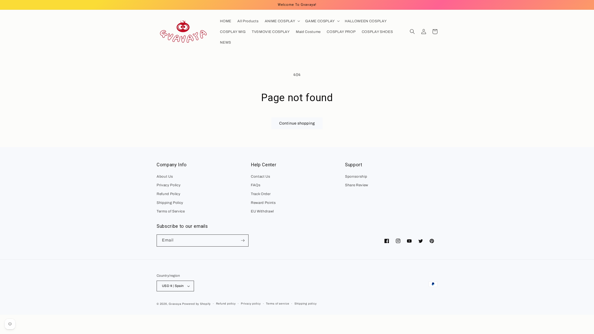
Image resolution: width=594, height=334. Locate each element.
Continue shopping (297, 123)
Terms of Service (171, 211)
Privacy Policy (169, 185)
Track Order (261, 194)
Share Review (356, 185)
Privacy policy (251, 303)
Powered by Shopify (196, 303)
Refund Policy (169, 194)
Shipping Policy (170, 203)
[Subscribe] (242, 240)
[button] (282, 21)
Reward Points (263, 203)
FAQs (256, 185)
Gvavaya (175, 303)
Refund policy (226, 303)
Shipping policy (305, 303)
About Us (165, 176)
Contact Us (260, 176)
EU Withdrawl (262, 211)
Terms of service (277, 303)
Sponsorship (356, 176)
